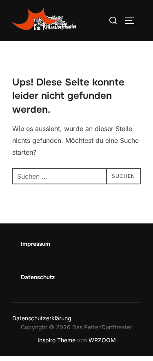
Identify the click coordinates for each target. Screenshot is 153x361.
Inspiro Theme (56, 340)
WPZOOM (102, 340)
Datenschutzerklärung (41, 318)
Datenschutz (38, 277)
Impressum (35, 243)
